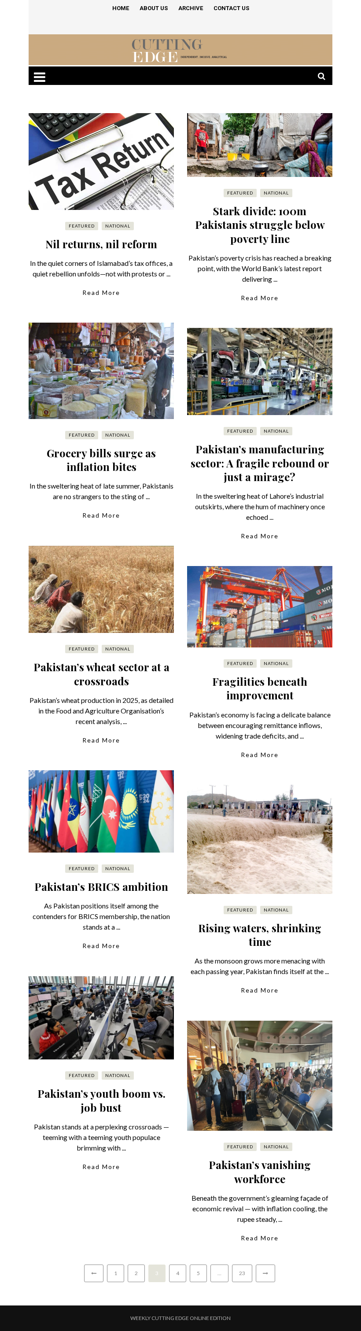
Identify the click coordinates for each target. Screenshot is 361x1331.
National (117, 225)
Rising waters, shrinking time (259, 935)
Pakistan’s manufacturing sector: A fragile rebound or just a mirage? (260, 462)
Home (120, 8)
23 (242, 1273)
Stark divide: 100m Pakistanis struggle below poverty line (260, 224)
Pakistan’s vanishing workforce (260, 1171)
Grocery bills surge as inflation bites (101, 460)
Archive (190, 8)
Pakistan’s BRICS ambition (101, 886)
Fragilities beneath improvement (259, 688)
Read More (101, 292)
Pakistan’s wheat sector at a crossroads (101, 674)
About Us (154, 8)
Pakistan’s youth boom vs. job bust (101, 1100)
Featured (82, 225)
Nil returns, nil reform (101, 244)
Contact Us (231, 8)
